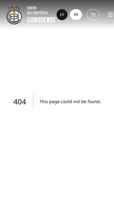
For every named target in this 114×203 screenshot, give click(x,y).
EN (76, 14)
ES (62, 14)
